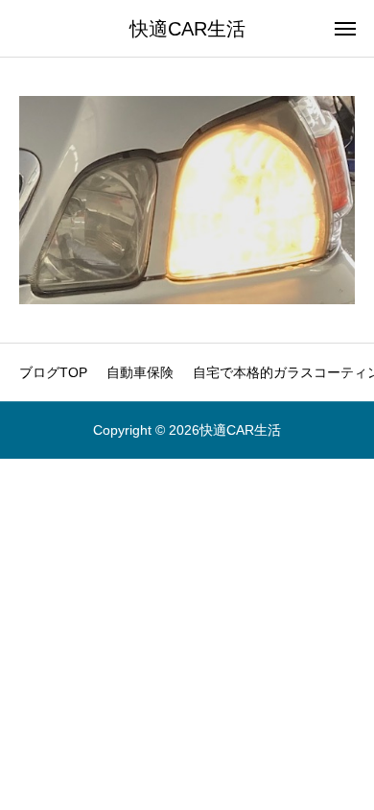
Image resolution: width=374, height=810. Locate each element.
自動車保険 (140, 372)
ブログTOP (53, 372)
